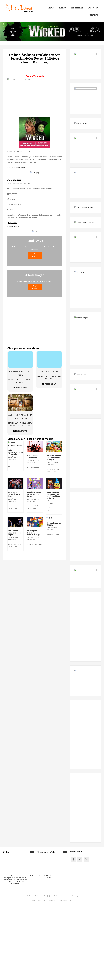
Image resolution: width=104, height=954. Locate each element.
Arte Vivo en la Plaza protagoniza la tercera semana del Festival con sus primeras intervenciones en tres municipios (15, 879)
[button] (33, 852)
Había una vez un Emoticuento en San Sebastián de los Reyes (54, 495)
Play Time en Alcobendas (32, 456)
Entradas (21, 387)
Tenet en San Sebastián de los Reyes (14, 494)
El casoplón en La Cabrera (54, 524)
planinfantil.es (19, 8)
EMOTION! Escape (49, 372)
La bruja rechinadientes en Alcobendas (15, 452)
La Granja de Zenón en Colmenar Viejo (33, 533)
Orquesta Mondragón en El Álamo (49, 877)
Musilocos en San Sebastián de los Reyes (34, 494)
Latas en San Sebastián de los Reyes (14, 533)
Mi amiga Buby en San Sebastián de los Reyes (54, 457)
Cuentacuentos (13, 226)
